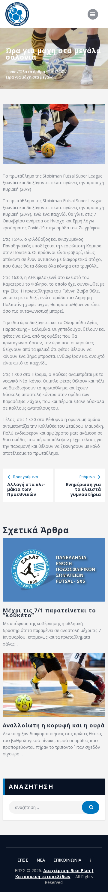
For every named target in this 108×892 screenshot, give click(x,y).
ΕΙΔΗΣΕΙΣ (56, 71)
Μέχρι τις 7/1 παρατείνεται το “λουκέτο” (49, 613)
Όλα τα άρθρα (32, 71)
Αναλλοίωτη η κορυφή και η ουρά (54, 725)
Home (11, 71)
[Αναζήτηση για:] (54, 807)
